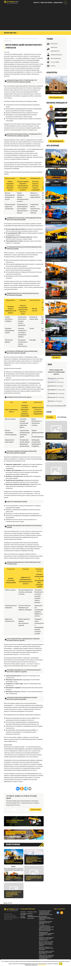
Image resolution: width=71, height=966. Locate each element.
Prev (47, 84)
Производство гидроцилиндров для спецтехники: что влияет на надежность (46, 918)
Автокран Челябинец (56, 335)
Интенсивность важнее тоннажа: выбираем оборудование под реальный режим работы (45, 912)
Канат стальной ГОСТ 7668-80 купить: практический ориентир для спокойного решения (46, 943)
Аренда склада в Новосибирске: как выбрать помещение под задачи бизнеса (46, 934)
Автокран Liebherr (56, 185)
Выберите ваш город (10, 33)
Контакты (30, 913)
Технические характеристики (55, 49)
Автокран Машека (56, 279)
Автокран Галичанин (56, 354)
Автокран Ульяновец (56, 316)
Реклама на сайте (32, 911)
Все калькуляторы (56, 97)
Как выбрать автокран (23, 914)
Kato (61, 120)
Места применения (56, 58)
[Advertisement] (35, 18)
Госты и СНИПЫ (55, 62)
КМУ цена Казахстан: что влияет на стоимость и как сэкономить (46, 948)
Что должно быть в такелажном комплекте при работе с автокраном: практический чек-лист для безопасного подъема (46, 928)
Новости (36, 2)
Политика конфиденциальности (33, 916)
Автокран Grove (56, 166)
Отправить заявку (35, 809)
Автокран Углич (56, 297)
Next (65, 84)
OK (60, 963)
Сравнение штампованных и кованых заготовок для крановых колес (46, 939)
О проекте (23, 911)
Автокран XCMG (56, 203)
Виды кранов (58, 2)
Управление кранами (56, 54)
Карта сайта (30, 918)
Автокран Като (56, 241)
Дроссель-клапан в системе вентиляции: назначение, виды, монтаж (46, 952)
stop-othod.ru (42, 965)
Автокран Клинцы (56, 260)
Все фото (56, 357)
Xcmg (60, 126)
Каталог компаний (23, 917)
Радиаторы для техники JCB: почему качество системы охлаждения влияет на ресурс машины (46, 957)
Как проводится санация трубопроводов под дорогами (45, 923)
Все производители (56, 141)
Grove (60, 115)
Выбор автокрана (46, 2)
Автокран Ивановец (56, 222)
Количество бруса (56, 92)
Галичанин (60, 132)
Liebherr (61, 109)
